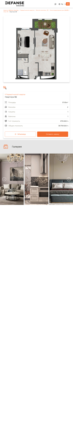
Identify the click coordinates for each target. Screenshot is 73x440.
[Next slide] (69, 179)
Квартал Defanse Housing (10, 10)
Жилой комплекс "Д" (42, 10)
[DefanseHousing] (14, 4)
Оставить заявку (52, 134)
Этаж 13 (5, 12)
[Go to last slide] (4, 179)
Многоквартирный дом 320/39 (59, 10)
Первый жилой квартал (27, 10)
